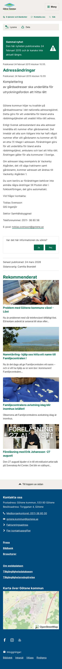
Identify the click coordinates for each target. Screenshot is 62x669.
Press (6, 542)
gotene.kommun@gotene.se (22, 519)
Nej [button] (50, 247)
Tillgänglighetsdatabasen (18, 571)
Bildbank (8, 548)
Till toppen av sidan (32, 484)
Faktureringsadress (17, 524)
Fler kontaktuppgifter (18, 530)
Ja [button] (39, 247)
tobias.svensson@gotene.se (28, 226)
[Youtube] (20, 640)
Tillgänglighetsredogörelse (19, 577)
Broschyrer (9, 553)
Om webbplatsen (13, 565)
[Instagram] (12, 640)
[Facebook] (5, 640)
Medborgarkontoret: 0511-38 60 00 (26, 513)
